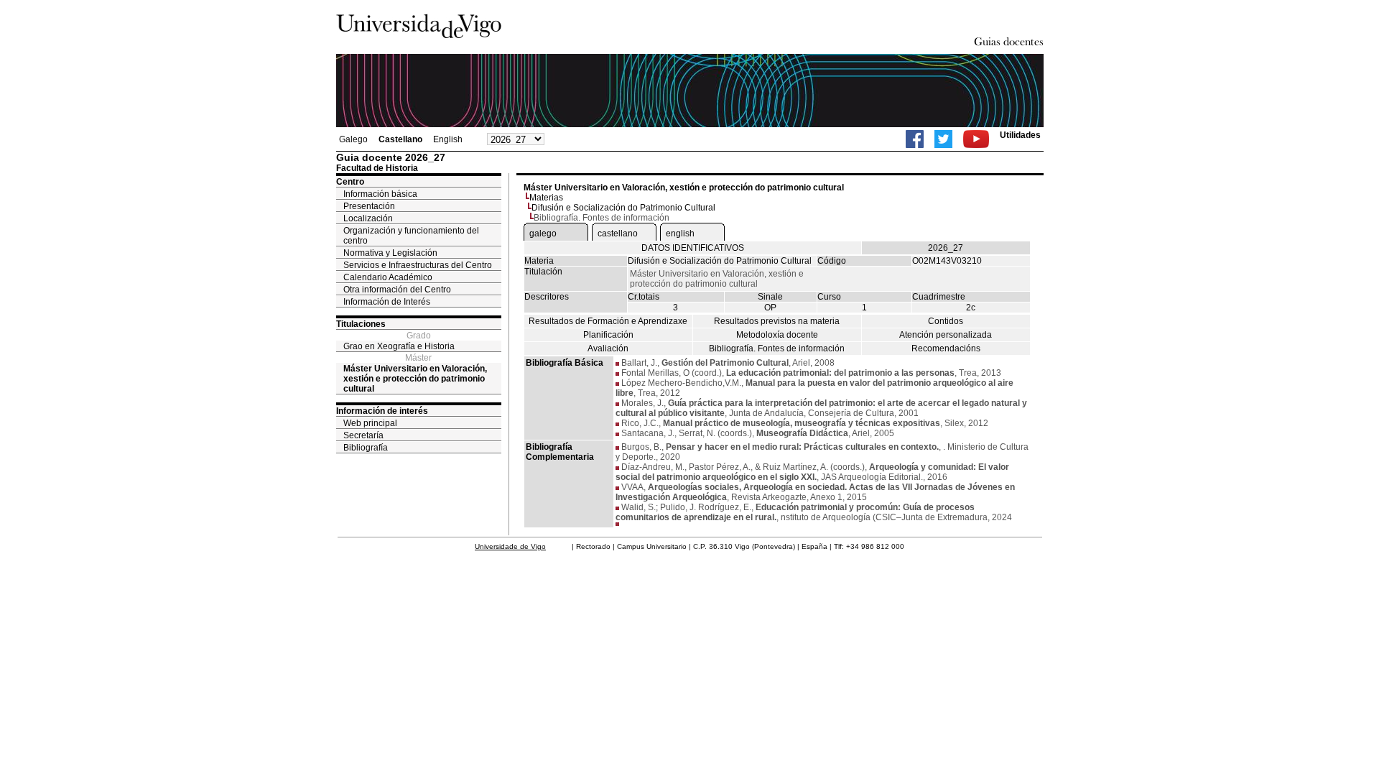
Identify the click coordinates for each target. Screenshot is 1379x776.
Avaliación (608, 348)
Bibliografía (365, 448)
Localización (368, 218)
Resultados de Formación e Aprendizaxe (608, 321)
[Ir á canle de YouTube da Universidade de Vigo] (976, 139)
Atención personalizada (945, 335)
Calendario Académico (387, 277)
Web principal (370, 423)
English (448, 139)
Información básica (380, 194)
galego (543, 233)
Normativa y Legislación (390, 253)
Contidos (945, 321)
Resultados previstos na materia (777, 321)
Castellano (400, 139)
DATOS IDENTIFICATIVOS (692, 248)
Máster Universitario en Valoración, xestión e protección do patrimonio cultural (415, 379)
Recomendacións (945, 348)
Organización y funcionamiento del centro (411, 236)
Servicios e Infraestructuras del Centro (417, 265)
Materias (546, 198)
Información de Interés (386, 302)
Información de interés (382, 411)
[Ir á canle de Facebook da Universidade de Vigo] (915, 139)
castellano (618, 233)
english (680, 233)
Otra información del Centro (397, 290)
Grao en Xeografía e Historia (399, 346)
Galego (353, 139)
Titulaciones (361, 324)
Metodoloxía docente (777, 335)
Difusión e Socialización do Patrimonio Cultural (623, 208)
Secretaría (363, 435)
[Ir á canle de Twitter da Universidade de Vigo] (943, 139)
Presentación (369, 206)
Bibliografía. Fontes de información (777, 348)
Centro (350, 182)
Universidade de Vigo (510, 546)
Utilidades (1020, 135)
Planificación (608, 335)
